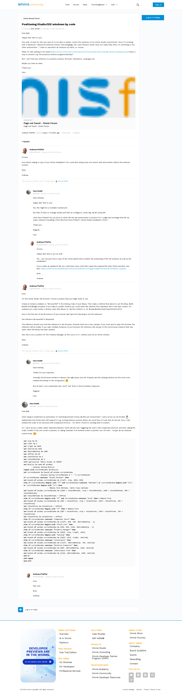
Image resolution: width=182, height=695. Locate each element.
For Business (65, 662)
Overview (63, 634)
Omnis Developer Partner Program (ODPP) (104, 657)
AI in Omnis (65, 638)
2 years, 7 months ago (51, 133)
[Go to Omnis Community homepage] (30, 4)
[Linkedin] (138, 675)
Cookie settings (128, 689)
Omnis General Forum (31, 18)
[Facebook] (145, 675)
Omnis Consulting (101, 652)
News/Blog (135, 659)
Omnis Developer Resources (106, 677)
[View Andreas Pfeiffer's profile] (25, 151)
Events (133, 655)
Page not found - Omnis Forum (40, 123)
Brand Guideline (138, 650)
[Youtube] (131, 675)
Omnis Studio (99, 648)
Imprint (139, 689)
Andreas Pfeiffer (63, 181)
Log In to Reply (153, 17)
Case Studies (98, 634)
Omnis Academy (100, 669)
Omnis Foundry (137, 637)
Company (135, 646)
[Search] (137, 4)
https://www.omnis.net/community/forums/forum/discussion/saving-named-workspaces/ (88, 52)
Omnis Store (136, 633)
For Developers (66, 666)
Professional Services (69, 671)
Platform (63, 642)
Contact (134, 663)
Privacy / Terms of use (152, 689)
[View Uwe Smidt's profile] (28, 192)
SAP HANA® (98, 638)
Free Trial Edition (68, 652)
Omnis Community (101, 673)
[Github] (152, 675)
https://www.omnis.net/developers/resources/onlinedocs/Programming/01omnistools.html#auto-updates (83, 269)
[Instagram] (131, 679)
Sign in (147, 5)
